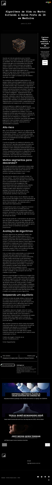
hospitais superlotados (21, 80)
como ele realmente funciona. (19, 187)
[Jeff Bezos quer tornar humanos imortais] (26, 431)
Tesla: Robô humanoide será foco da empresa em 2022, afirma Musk (24, 419)
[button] (39, 3)
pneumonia (16, 74)
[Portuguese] (48, 2)
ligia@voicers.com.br (33, 463)
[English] (46, 2)
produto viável (9, 307)
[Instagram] (48, 480)
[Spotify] (41, 476)
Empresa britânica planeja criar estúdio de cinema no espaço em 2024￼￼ (25, 398)
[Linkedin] (48, 476)
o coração (11, 77)
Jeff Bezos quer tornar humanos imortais (16, 440)
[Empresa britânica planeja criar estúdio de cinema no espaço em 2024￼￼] (26, 389)
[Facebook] (45, 476)
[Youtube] (38, 476)
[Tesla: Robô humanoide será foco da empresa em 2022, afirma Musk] (26, 410)
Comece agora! (45, 62)
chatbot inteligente (11, 92)
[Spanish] (50, 2)
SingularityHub (11, 342)
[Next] (47, 444)
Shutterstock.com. (13, 339)
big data (12, 142)
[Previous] (4, 444)
